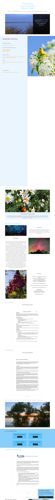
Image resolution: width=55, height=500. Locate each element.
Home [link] (9, 11)
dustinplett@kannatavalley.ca (42, 276)
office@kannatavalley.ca (42, 283)
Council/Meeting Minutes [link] (16, 11)
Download (20, 444)
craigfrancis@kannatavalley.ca (41, 281)
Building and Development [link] (37, 11)
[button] (45, 11)
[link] (27, 8)
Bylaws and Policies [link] (27, 11)
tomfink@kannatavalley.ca (40, 279)
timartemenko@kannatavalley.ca (41, 278)
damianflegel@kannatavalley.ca (41, 280)
